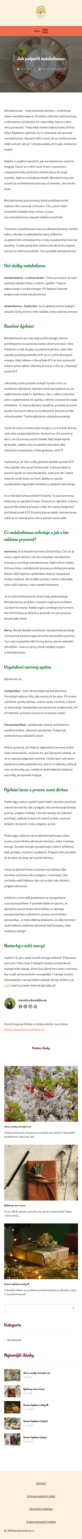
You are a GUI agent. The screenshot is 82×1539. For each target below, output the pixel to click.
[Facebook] (20, 1006)
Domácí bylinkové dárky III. (17, 1284)
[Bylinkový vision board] (41, 1172)
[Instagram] (35, 1006)
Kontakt (41, 1483)
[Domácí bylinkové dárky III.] (41, 1251)
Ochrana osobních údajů (41, 1496)
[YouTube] (30, 1006)
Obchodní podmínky (41, 1509)
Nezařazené (14, 1340)
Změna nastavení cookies (41, 1522)
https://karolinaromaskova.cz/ (24, 1029)
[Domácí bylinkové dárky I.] (12, 1439)
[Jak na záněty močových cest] (41, 1094)
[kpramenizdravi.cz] (41, 13)
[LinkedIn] (25, 1006)
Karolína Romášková (54, 69)
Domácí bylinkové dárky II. (35, 1421)
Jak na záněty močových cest (17, 1126)
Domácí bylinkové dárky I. (35, 1437)
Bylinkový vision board (14, 1205)
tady (7, 985)
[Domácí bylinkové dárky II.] (12, 1423)
